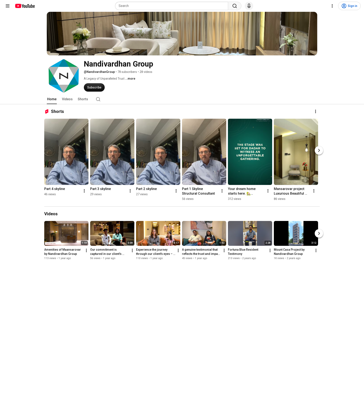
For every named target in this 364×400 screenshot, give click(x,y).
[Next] (319, 150)
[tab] (52, 99)
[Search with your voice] (249, 6)
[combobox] (173, 5)
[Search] (234, 6)
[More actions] (315, 111)
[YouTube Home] (25, 6)
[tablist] (182, 99)
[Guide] (7, 5)
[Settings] (332, 5)
